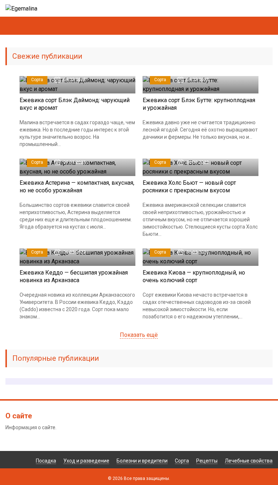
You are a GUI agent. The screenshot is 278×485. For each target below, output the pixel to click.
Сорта (37, 79)
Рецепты (207, 461)
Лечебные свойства (249, 461)
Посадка (46, 461)
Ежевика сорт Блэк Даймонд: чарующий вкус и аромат (75, 104)
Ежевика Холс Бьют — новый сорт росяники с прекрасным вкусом (189, 186)
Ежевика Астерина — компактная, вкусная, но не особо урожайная (77, 186)
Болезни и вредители (142, 461)
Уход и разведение (86, 461)
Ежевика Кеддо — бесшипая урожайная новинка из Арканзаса (74, 276)
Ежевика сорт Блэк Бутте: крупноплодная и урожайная (199, 104)
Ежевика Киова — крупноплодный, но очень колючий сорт (194, 276)
